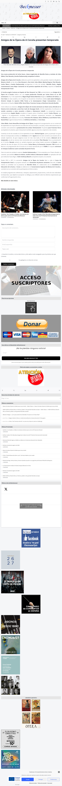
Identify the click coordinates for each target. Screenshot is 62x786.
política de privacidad (33, 362)
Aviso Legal (49, 783)
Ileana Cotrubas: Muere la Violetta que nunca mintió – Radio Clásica (18, 406)
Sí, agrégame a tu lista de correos (28, 260)
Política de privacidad (42, 783)
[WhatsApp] (36, 390)
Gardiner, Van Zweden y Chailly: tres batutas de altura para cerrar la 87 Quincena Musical (22, 430)
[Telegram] (48, 390)
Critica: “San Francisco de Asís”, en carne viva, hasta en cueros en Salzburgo (25, 421)
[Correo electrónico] (59, 390)
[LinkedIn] (25, 390)
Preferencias (53, 779)
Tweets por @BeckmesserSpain (31, 505)
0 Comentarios (10, 217)
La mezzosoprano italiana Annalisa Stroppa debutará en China (17, 465)
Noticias (24, 34)
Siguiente (57, 32)
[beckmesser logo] (30, 3)
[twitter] (48, 1)
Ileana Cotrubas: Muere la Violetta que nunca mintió (46, 406)
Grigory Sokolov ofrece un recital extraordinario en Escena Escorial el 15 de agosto (27, 418)
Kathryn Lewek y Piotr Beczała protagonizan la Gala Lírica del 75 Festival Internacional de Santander (25, 435)
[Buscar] (57, 23)
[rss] (59, 1)
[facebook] (45, 1)
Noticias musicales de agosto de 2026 (11, 445)
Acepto (27, 779)
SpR (4, 34)
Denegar (40, 779)
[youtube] (53, 1)
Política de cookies (33, 783)
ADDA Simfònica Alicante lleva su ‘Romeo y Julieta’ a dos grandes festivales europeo (21, 475)
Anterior (4, 32)
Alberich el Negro (6, 414)
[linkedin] (56, 1)
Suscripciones (31, 301)
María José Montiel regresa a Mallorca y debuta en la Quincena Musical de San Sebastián (22, 440)
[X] (14, 390)
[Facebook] (2, 390)
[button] (59, 772)
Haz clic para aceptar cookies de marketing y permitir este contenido (31, 505)
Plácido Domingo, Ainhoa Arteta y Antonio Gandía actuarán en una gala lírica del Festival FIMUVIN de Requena (27, 460)
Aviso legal (17, 784)
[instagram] (51, 1)
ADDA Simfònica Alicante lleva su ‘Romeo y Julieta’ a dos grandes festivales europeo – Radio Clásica (25, 409)
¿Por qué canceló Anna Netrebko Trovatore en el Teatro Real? (26, 414)
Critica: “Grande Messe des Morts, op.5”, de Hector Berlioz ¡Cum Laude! (18, 455)
